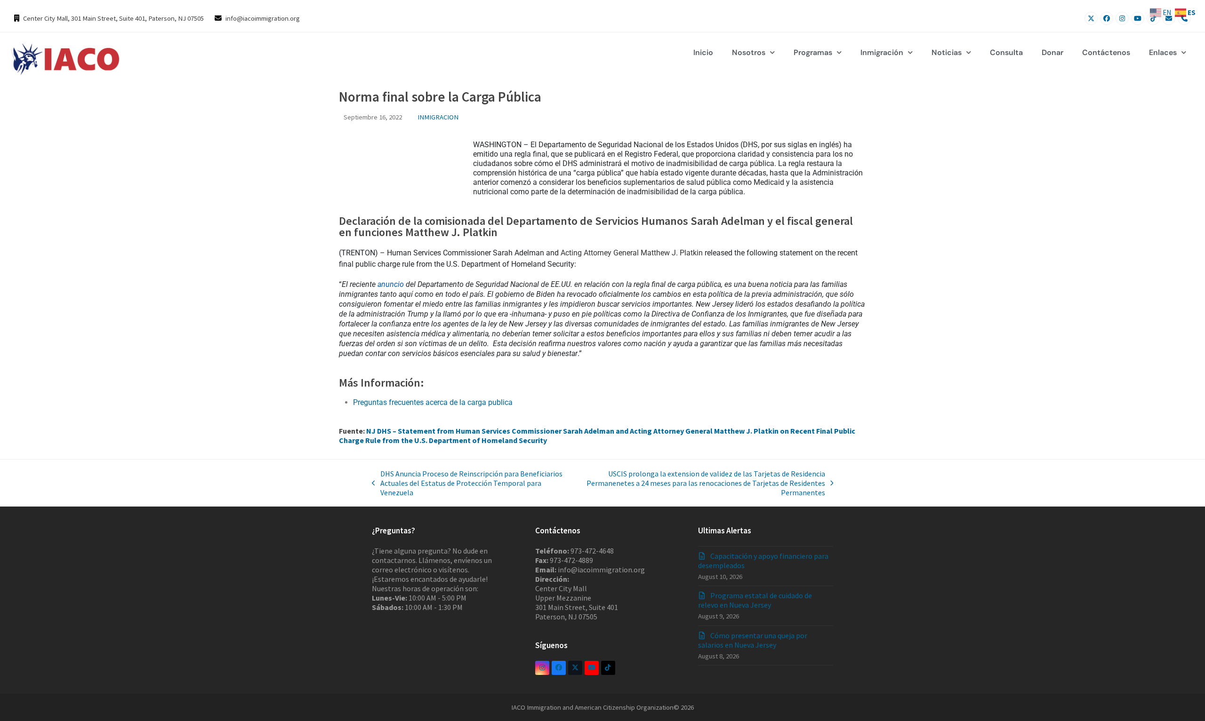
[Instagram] (1122, 18)
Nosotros (748, 52)
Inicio (703, 52)
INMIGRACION (438, 116)
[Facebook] (1106, 18)
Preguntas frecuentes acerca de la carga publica (433, 402)
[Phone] (1184, 18)
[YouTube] (1137, 18)
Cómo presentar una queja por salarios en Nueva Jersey (752, 640)
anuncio (391, 284)
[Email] (1168, 18)
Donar (1052, 52)
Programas (813, 52)
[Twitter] (1091, 18)
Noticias (947, 52)
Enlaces (1163, 52)
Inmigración (881, 52)
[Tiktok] (1153, 18)
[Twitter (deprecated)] (575, 668)
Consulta (1006, 52)
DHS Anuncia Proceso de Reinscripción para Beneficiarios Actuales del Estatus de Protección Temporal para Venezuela (467, 483)
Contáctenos (1106, 52)
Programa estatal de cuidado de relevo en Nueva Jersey (755, 600)
